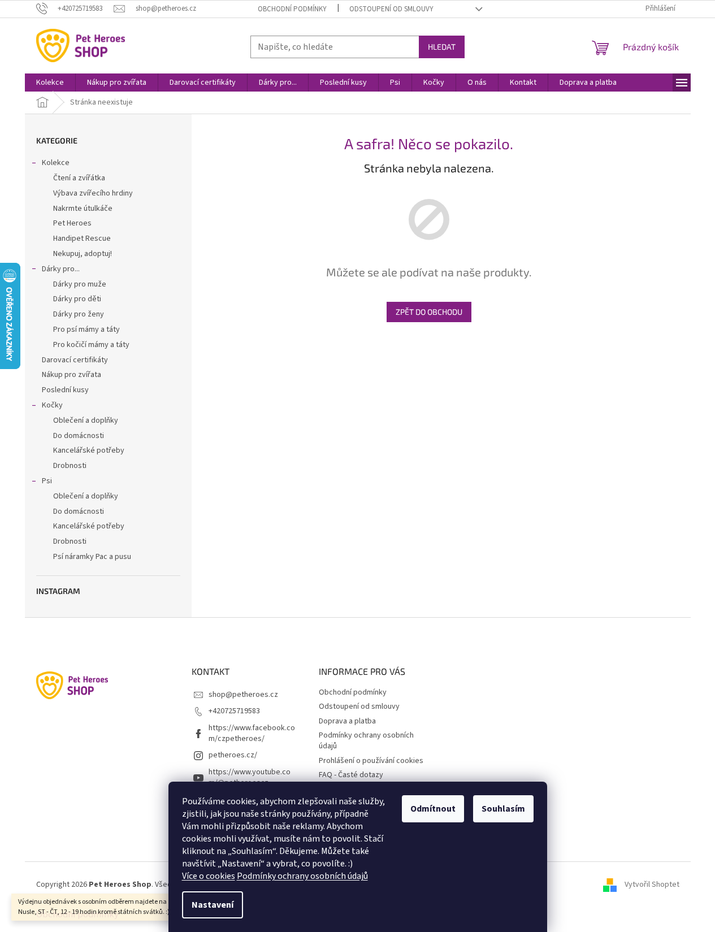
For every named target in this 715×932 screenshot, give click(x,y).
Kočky (52, 405)
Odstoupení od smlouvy (391, 9)
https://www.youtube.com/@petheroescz (250, 777)
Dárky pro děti (77, 299)
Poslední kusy (65, 390)
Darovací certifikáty (75, 360)
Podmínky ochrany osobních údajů (302, 876)
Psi (47, 481)
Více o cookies (208, 876)
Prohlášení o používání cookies (371, 760)
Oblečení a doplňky (85, 420)
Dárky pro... (61, 269)
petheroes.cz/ (233, 755)
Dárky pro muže (79, 284)
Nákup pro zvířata (71, 374)
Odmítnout (433, 809)
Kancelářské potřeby (88, 450)
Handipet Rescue (82, 238)
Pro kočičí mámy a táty (91, 344)
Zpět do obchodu (429, 312)
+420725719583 (234, 711)
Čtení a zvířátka (79, 178)
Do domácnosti (78, 435)
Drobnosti (69, 465)
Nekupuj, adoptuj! (82, 253)
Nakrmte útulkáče (82, 208)
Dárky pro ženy (78, 314)
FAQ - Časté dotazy (351, 775)
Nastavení (212, 905)
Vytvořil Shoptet (652, 884)
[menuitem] (50, 82)
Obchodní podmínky (292, 9)
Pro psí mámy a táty (86, 329)
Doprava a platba (347, 721)
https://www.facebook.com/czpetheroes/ (252, 733)
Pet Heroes (72, 223)
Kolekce (56, 162)
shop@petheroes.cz (243, 694)
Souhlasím (503, 809)
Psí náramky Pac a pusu (92, 556)
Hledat (442, 46)
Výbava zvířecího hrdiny (93, 193)
